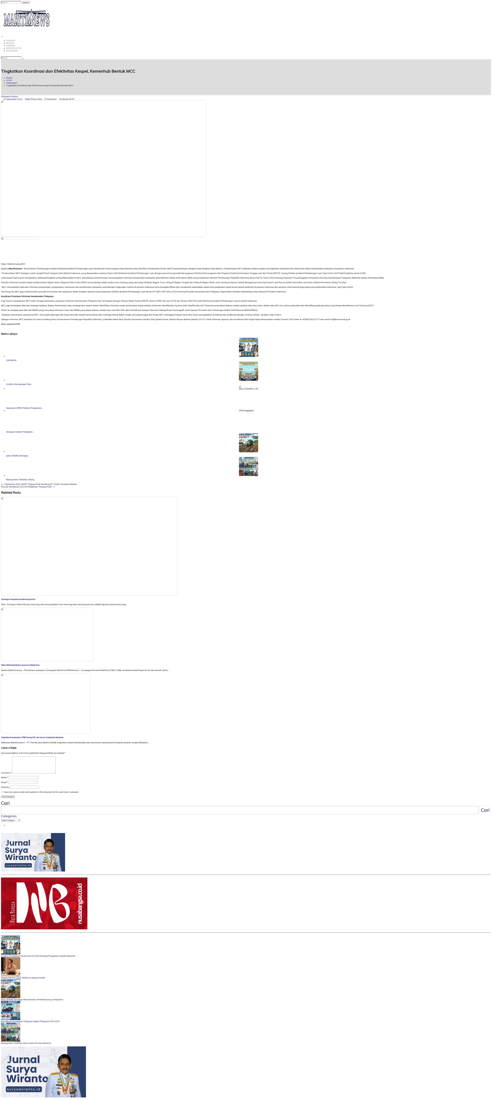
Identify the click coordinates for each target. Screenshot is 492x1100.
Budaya (10, 43)
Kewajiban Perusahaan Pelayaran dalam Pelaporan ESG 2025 (30, 1021)
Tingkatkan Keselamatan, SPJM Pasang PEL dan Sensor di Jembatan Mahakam (32, 737)
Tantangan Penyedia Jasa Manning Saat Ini (18, 599)
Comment (6, 772)
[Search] (23, 58)
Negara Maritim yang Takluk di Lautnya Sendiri (23, 977)
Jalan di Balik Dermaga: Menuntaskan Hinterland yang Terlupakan (32, 999)
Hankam (10, 40)
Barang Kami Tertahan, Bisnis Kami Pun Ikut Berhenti (26, 1043)
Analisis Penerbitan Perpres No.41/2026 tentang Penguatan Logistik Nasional (38, 956)
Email (4, 782)
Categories (9, 816)
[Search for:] (11, 2)
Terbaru (14, 96)
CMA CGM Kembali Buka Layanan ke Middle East (20, 665)
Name (4, 777)
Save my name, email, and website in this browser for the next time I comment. (41, 792)
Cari (5, 803)
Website (5, 787)
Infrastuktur (13, 48)
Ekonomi (10, 45)
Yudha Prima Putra (33, 99)
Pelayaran (12, 50)
